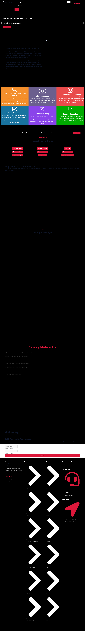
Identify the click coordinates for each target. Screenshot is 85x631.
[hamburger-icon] (68, 2)
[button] (1, 23)
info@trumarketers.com (23, 2)
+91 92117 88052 (21, 3)
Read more (15, 472)
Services (20, 5)
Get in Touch (77, 3)
